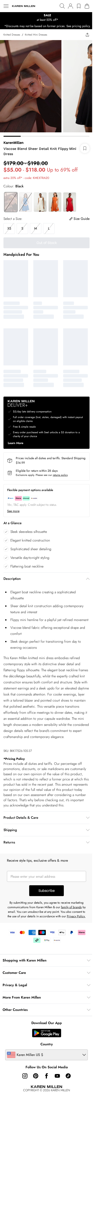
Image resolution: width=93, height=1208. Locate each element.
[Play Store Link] (46, 1033)
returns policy (60, 475)
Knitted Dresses (11, 35)
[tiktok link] (68, 1075)
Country (46, 1044)
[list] (46, 17)
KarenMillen (13, 143)
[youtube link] (57, 1075)
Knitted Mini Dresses (36, 35)
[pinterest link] (35, 1075)
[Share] (87, 35)
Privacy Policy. (76, 916)
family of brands (71, 907)
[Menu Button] (6, 6)
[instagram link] (24, 1075)
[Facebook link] (46, 1075)
